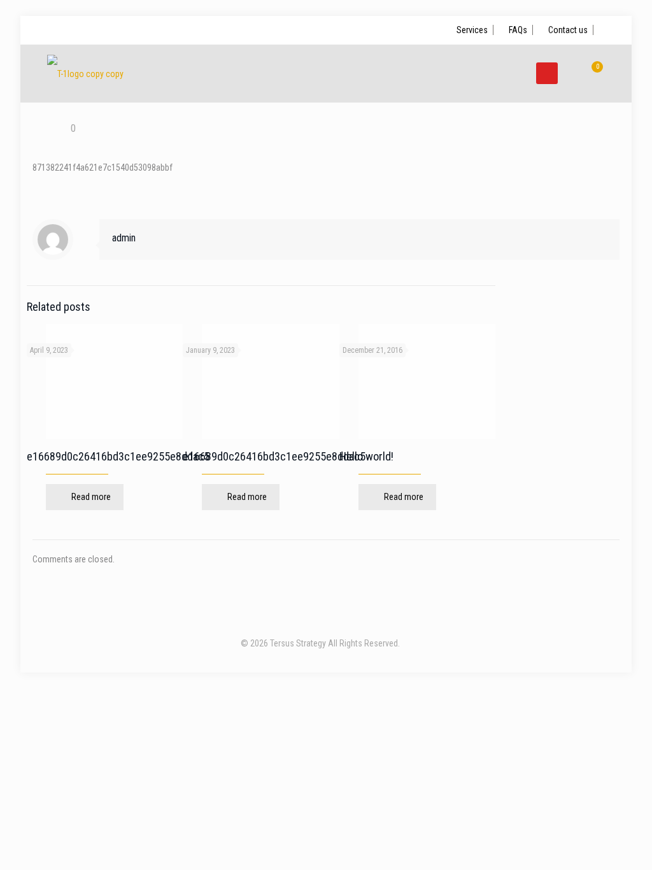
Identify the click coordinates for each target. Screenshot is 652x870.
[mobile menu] (547, 73)
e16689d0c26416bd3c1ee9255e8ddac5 (118, 456)
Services (472, 30)
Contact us (568, 30)
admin (124, 238)
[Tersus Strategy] (85, 73)
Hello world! (366, 456)
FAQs (518, 30)
